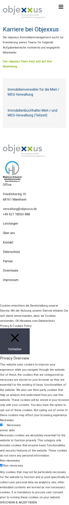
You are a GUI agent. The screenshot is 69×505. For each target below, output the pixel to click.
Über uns (9, 233)
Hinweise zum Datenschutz (37, 321)
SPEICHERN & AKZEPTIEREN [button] (18, 502)
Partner (8, 261)
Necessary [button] (7, 420)
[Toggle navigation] (61, 7)
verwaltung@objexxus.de (20, 209)
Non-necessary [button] (10, 460)
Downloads (10, 270)
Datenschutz (11, 252)
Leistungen (10, 223)
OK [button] (17, 321)
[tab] (34, 92)
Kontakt (8, 242)
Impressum (10, 280)
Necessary (14, 425)
